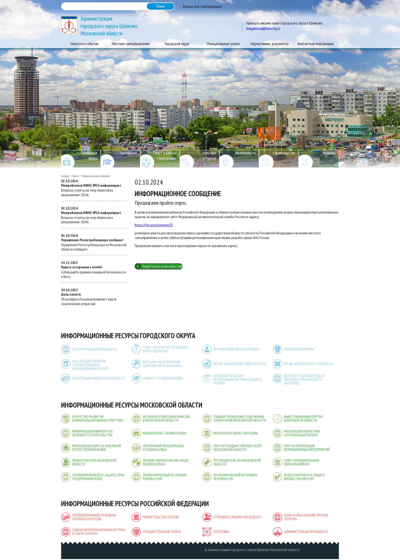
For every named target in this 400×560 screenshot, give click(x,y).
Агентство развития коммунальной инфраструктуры (97, 418)
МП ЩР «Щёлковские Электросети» (239, 363)
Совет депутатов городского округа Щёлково (166, 349)
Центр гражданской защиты (94, 349)
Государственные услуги (162, 531)
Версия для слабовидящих (202, 6)
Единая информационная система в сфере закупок (98, 531)
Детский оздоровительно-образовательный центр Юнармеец (305, 379)
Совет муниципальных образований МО (301, 462)
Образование (127, 152)
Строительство (284, 152)
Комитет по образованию (163, 378)
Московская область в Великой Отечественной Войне (96, 447)
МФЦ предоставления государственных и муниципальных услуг (90, 364)
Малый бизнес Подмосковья (164, 433)
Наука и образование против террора (306, 517)
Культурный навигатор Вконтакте (98, 378)
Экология (328, 152)
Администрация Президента (306, 531)
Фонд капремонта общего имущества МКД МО (304, 477)
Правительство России (160, 517)
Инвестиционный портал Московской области (303, 418)
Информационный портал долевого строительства (92, 433)
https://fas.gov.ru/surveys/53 (154, 225)
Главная (65, 176)
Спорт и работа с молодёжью (164, 155)
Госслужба (221, 531)
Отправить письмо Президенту (237, 517)
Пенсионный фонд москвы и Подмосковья (163, 447)
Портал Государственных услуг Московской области (237, 447)
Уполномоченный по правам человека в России (94, 517)
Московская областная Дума (235, 433)
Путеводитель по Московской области (237, 462)
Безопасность (245, 152)
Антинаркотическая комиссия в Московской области (166, 418)
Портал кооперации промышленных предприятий (307, 447)
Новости (75, 176)
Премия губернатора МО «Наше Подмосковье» (166, 462)
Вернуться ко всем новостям (162, 266)
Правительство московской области (94, 462)
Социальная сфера (89, 155)
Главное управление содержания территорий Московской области (239, 418)
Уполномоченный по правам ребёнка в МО (165, 477)
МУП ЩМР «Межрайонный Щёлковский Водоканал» (162, 363)
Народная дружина (299, 349)
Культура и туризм (209, 155)
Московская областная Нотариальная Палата (302, 433)
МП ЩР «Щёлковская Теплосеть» (308, 363)
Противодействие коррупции (236, 349)
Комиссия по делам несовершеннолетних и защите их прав (237, 379)
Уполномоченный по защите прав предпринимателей (98, 477)
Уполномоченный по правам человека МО (235, 477)
